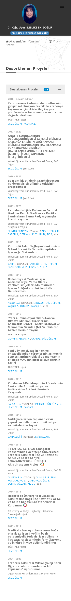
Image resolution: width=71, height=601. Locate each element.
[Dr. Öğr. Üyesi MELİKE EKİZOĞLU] (29, 14)
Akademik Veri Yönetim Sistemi (22, 43)
